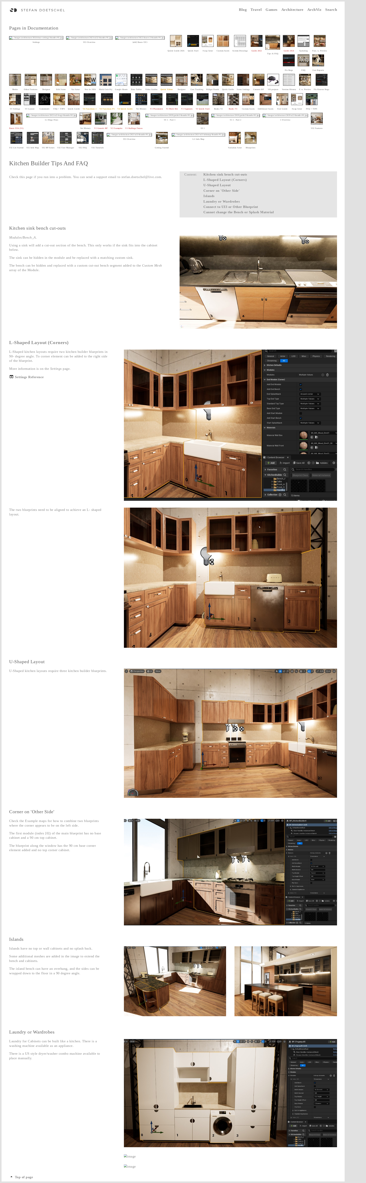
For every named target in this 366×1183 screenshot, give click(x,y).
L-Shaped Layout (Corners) (225, 180)
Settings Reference (29, 377)
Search (331, 9)
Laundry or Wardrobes (221, 201)
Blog (243, 9)
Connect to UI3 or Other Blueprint (230, 207)
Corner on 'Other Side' (221, 191)
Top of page (23, 1177)
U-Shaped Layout (217, 185)
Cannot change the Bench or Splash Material (238, 212)
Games (272, 9)
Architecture (292, 9)
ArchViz (314, 9)
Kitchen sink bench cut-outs (225, 174)
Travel (256, 9)
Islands (209, 196)
